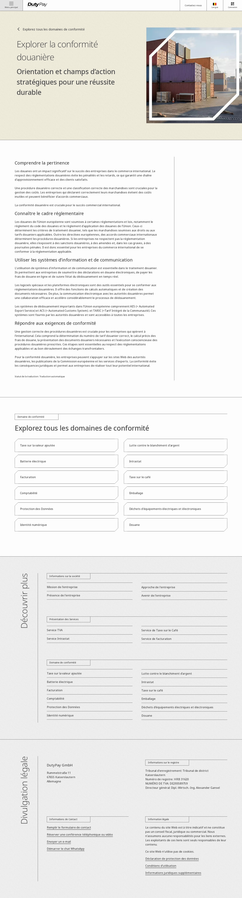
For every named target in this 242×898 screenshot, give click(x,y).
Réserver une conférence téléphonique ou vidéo (80, 834)
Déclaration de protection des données (172, 859)
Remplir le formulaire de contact (69, 827)
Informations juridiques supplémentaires (173, 873)
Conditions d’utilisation (160, 866)
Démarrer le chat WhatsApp (66, 849)
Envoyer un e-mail (59, 842)
